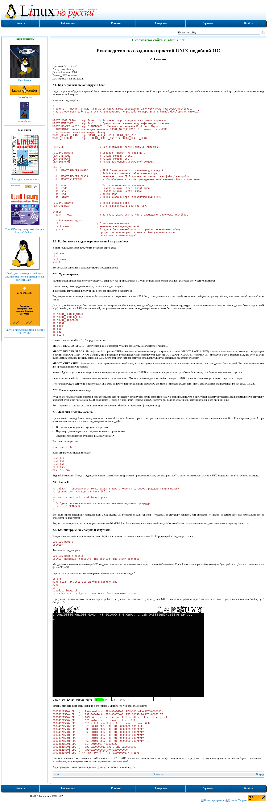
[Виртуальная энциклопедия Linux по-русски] (133, 11)
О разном (208, 23)
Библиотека (68, 23)
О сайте (248, 23)
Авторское (161, 23)
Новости (20, 23)
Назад (56, 774)
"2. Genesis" (70, 66)
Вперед (260, 774)
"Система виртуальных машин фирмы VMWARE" (24, 331)
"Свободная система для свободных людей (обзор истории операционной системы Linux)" (24, 276)
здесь (132, 767)
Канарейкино (24, 121)
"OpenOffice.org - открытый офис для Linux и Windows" (24, 231)
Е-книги (116, 23)
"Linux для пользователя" (24, 179)
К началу (158, 774)
